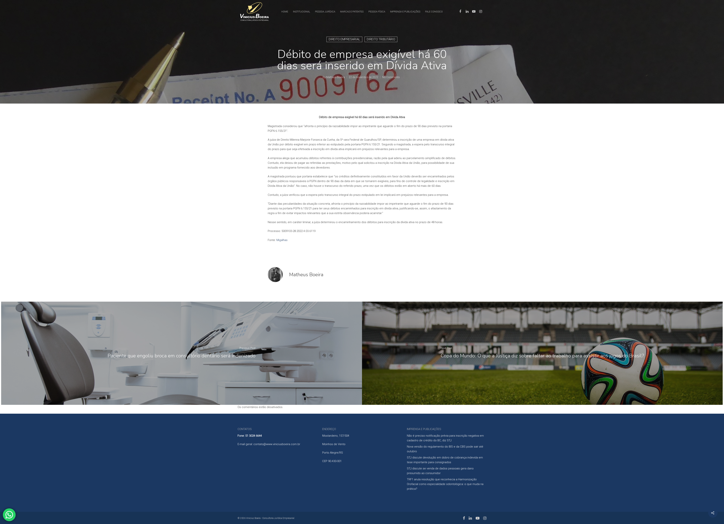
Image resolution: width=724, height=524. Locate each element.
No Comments (391, 77)
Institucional (301, 11)
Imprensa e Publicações (405, 11)
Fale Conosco (434, 11)
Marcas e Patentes (352, 11)
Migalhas (282, 240)
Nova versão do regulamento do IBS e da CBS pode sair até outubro (445, 449)
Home (284, 11)
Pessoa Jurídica (325, 11)
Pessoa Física (376, 11)
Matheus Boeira (335, 77)
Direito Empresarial (344, 39)
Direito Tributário (381, 39)
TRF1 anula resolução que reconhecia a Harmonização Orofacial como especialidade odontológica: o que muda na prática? (445, 484)
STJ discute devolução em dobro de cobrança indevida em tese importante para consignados (445, 460)
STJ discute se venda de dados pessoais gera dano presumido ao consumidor (440, 471)
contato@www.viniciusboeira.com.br (276, 444)
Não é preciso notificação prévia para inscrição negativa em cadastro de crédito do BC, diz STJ (445, 438)
